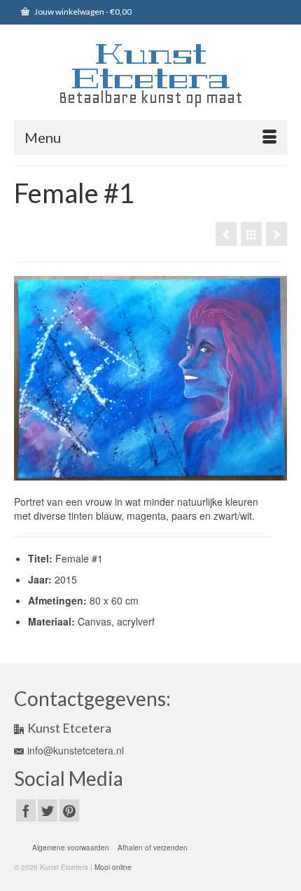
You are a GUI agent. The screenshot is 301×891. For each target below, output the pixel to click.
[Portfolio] (251, 234)
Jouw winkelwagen (82, 11)
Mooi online (113, 867)
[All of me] (226, 234)
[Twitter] (47, 810)
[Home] (276, 234)
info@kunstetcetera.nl (75, 750)
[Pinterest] (69, 810)
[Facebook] (26, 810)
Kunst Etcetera (150, 66)
